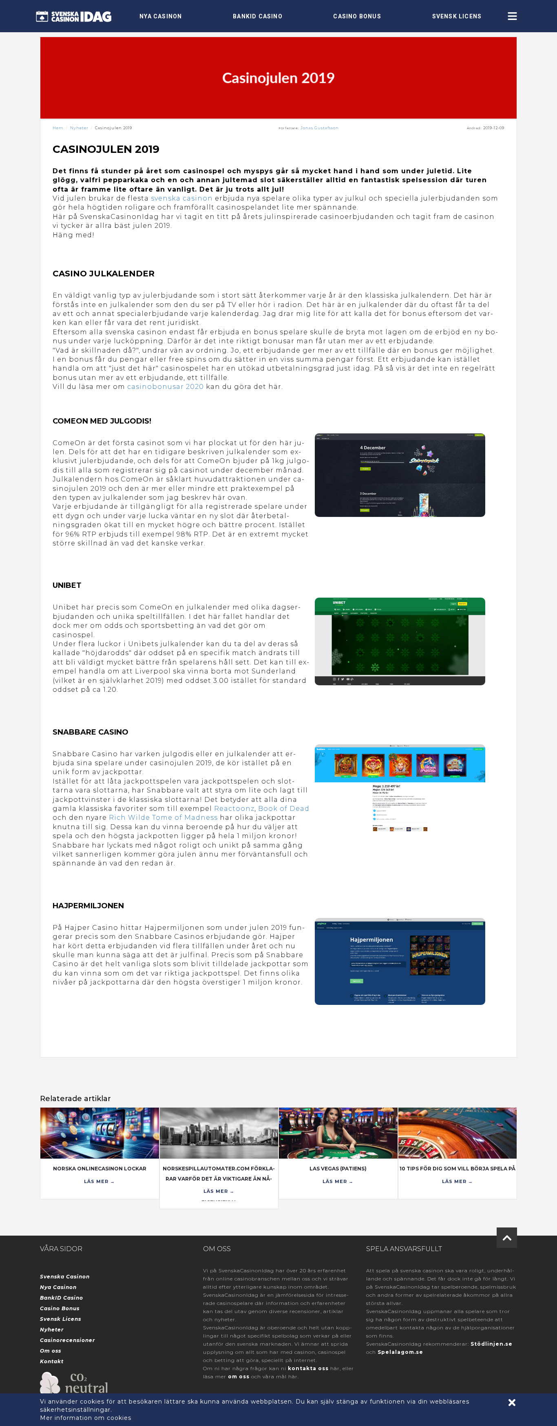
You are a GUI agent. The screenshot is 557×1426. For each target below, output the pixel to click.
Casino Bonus (357, 16)
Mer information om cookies (85, 1418)
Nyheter (79, 128)
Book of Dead (283, 808)
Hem (58, 128)
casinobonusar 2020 (165, 387)
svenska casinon (182, 198)
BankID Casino (258, 16)
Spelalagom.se (400, 1352)
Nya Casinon (160, 16)
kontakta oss (308, 1368)
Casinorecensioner (67, 1340)
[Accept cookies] (512, 1402)
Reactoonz (234, 808)
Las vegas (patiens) (338, 1169)
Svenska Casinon (65, 1277)
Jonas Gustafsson (320, 128)
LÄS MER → (99, 1181)
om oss (239, 1376)
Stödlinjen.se (492, 1344)
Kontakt (52, 1361)
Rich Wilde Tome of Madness (163, 817)
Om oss (50, 1351)
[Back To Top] (507, 1237)
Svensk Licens (457, 16)
